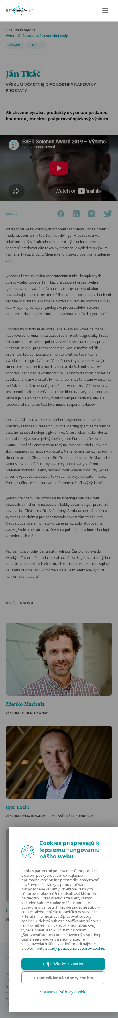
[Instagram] (91, 213)
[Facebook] (60, 213)
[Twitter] (108, 213)
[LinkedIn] (76, 213)
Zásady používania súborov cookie (74, 948)
